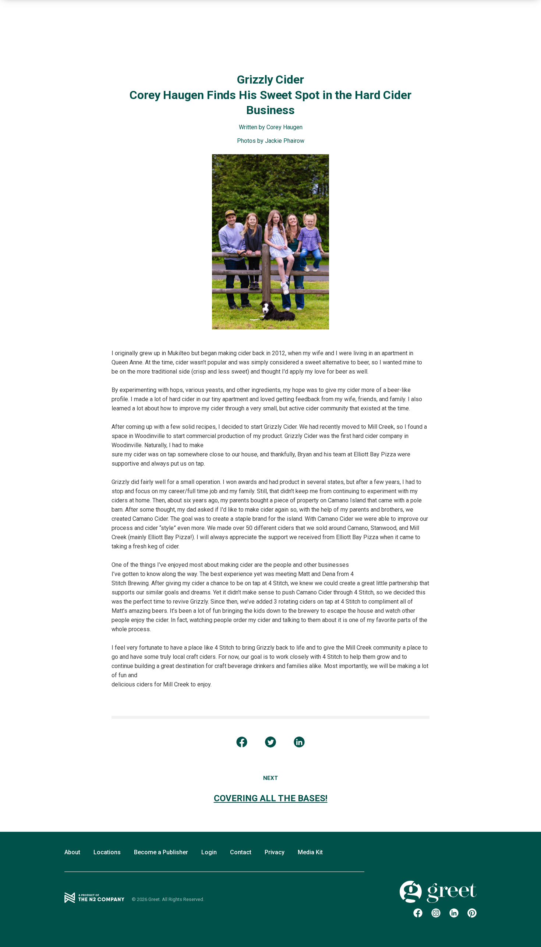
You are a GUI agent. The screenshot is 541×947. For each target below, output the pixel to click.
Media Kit (310, 852)
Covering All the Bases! (271, 798)
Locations (107, 852)
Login (209, 852)
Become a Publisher (161, 852)
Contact (240, 852)
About (72, 852)
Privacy (274, 852)
